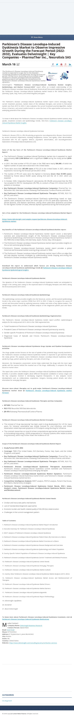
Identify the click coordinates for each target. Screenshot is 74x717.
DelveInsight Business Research (31, 625)
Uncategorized (7, 701)
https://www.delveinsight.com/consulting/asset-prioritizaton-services (33, 643)
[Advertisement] (39, 18)
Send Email (10, 630)
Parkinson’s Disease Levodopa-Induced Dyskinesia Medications (25, 619)
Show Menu (38, 37)
